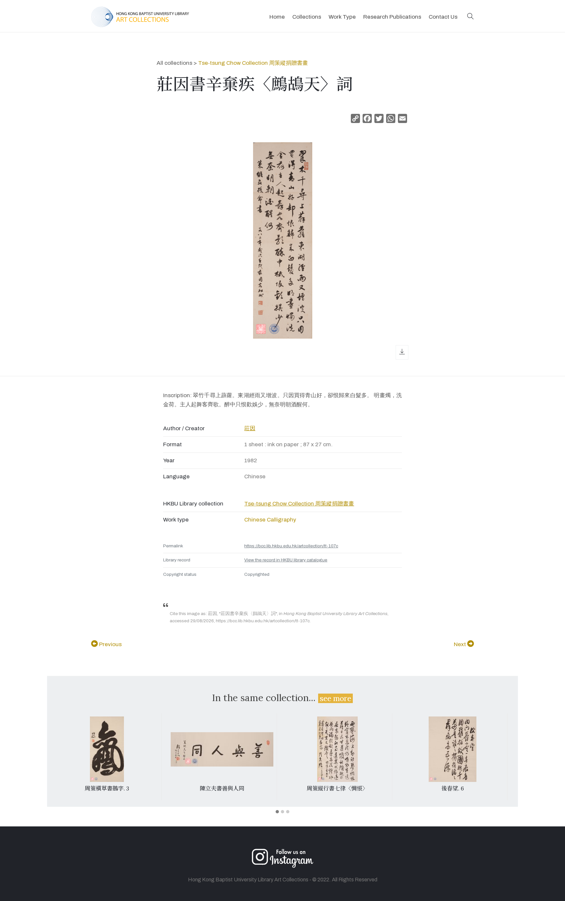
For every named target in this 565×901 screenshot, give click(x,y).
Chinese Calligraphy (270, 520)
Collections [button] (306, 17)
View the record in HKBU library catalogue (285, 559)
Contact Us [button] (443, 17)
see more (335, 698)
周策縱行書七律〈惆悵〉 (337, 788)
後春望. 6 (452, 788)
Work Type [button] (342, 17)
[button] (470, 16)
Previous (110, 644)
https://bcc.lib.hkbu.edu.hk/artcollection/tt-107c (291, 545)
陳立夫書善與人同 (222, 788)
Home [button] (277, 17)
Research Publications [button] (392, 17)
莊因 (249, 428)
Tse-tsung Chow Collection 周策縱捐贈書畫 (253, 63)
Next (460, 644)
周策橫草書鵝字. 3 (107, 788)
